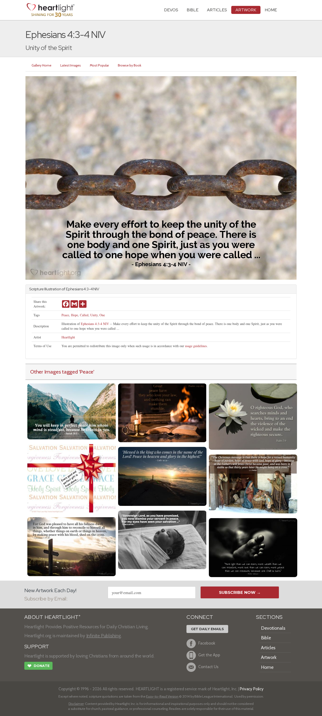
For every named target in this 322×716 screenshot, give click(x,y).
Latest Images (70, 65)
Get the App (209, 654)
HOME (271, 9)
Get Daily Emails (207, 629)
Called (84, 315)
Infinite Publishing (103, 635)
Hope (74, 315)
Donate (38, 666)
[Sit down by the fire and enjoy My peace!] (162, 412)
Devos (171, 9)
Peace (65, 315)
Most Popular (99, 65)
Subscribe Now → (240, 592)
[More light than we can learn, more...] (253, 547)
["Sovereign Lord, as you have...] (162, 539)
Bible (192, 9)
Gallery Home (41, 65)
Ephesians (74, 289)
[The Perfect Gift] (71, 477)
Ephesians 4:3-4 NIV (95, 323)
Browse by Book (129, 65)
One (102, 315)
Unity (94, 315)
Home (267, 667)
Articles (217, 9)
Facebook (206, 643)
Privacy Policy (252, 688)
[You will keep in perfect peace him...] (71, 411)
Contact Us (208, 666)
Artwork (245, 9)
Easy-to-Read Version (162, 696)
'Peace (86, 371)
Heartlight (68, 337)
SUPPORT (36, 646)
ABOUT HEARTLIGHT (52, 617)
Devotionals (273, 628)
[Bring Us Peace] (253, 416)
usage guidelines (196, 346)
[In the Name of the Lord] (162, 476)
